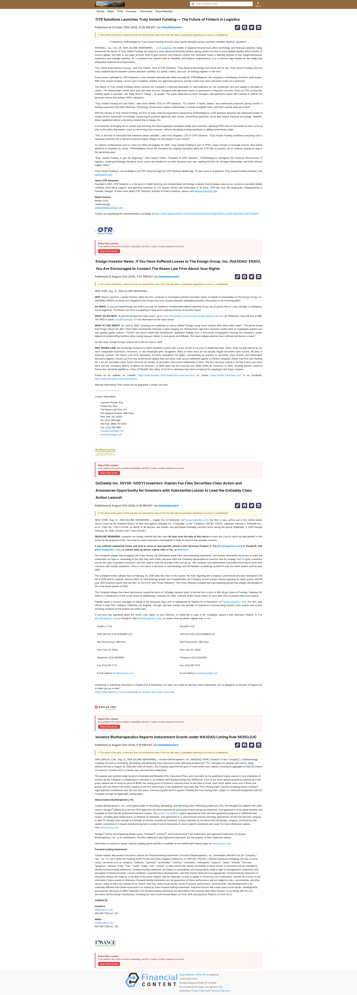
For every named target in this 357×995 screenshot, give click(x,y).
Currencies (146, 11)
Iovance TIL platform (168, 813)
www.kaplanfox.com (197, 520)
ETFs (120, 11)
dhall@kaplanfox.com (149, 618)
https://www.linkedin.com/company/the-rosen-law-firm (166, 375)
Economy (131, 11)
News (111, 11)
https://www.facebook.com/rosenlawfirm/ (116, 378)
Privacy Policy (198, 990)
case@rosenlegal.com (126, 319)
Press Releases (164, 11)
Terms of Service (220, 990)
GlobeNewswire (171, 27)
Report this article (109, 251)
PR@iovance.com (104, 923)
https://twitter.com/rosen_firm (226, 375)
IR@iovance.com (104, 910)
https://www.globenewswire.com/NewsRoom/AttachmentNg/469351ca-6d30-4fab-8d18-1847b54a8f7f (207, 213)
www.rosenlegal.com (111, 434)
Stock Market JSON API (193, 974)
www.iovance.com (109, 827)
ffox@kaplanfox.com (106, 618)
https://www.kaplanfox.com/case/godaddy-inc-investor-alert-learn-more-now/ (134, 692)
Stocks (100, 11)
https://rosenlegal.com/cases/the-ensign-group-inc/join (191, 316)
